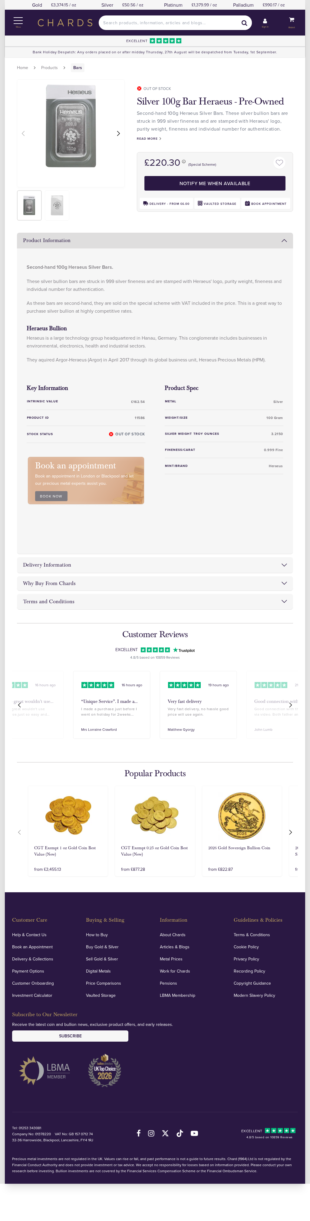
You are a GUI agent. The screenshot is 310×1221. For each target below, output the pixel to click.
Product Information (47, 240)
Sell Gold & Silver (102, 959)
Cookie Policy (246, 947)
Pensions (168, 983)
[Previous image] (22, 133)
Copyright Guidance (252, 983)
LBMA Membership (177, 995)
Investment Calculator (32, 995)
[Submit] (244, 22)
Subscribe (70, 1036)
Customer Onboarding (33, 983)
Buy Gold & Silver (102, 947)
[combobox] (175, 22)
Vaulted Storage (101, 995)
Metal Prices (171, 959)
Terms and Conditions (48, 601)
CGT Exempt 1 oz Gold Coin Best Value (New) (65, 851)
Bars (77, 68)
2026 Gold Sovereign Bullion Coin (239, 847)
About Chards (173, 935)
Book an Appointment (32, 947)
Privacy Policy (246, 959)
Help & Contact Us (29, 935)
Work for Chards (175, 971)
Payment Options (28, 971)
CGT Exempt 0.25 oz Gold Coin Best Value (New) (154, 851)
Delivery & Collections (32, 959)
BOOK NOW (51, 496)
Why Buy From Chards (49, 583)
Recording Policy (249, 971)
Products (49, 68)
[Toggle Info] (184, 161)
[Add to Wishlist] (279, 163)
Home (22, 68)
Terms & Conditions (252, 935)
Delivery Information (47, 565)
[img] (29, 205)
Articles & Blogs (175, 947)
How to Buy (97, 935)
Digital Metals (98, 971)
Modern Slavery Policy (254, 995)
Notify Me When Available (215, 183)
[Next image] (119, 133)
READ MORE (147, 138)
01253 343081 (30, 1127)
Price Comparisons (103, 983)
